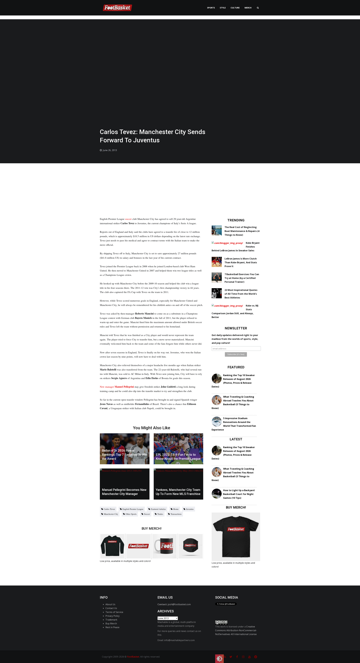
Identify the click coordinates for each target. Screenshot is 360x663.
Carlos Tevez (109, 509)
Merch (248, 7)
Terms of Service (114, 612)
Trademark (111, 619)
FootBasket (133, 656)
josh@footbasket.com (179, 604)
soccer (128, 219)
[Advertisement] (180, 184)
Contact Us (111, 608)
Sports (211, 7)
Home (176, 509)
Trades (160, 514)
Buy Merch (111, 623)
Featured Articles (158, 509)
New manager (117, 386)
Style (223, 7)
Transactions (176, 514)
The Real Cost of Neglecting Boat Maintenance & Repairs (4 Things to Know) (242, 231)
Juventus (190, 509)
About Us (110, 604)
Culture (235, 7)
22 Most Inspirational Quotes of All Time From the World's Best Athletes (241, 293)
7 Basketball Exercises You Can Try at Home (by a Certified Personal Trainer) (242, 278)
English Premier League (132, 509)
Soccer (147, 514)
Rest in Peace (112, 627)
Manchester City (111, 514)
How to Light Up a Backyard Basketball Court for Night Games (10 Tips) (239, 494)
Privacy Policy (112, 615)
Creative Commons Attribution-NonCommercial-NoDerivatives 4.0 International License (236, 630)
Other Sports (131, 514)
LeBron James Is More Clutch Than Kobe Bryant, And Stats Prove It (241, 262)
